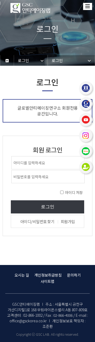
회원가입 (68, 221)
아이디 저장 (74, 192)
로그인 (47, 206)
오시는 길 (22, 275)
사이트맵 (47, 281)
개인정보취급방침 (48, 275)
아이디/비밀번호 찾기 (37, 221)
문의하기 (74, 275)
